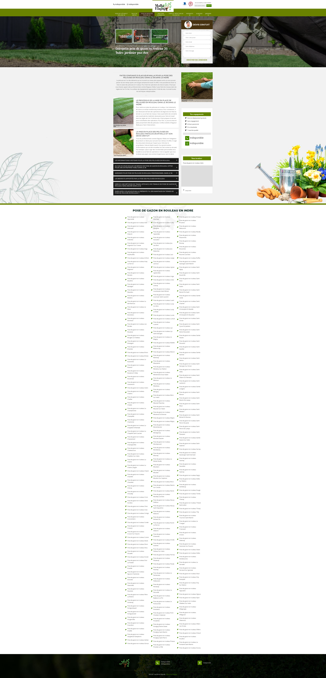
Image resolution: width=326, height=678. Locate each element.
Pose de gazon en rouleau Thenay (187, 498)
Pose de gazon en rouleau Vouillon (187, 638)
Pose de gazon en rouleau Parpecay (161, 559)
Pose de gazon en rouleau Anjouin (135, 233)
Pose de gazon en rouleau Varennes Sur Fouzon (187, 545)
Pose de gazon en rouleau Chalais (135, 404)
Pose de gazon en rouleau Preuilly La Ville (161, 646)
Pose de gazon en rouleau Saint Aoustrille (189, 274)
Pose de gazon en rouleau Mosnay (161, 454)
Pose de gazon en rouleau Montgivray (161, 432)
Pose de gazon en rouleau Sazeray (187, 471)
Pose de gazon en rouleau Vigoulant (187, 590)
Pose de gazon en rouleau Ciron (137, 497)
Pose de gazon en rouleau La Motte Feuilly (162, 460)
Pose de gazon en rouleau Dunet (137, 557)
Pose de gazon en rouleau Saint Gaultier (189, 348)
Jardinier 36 (208, 14)
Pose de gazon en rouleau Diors (137, 544)
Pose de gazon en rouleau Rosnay (187, 242)
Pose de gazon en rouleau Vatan (189, 550)
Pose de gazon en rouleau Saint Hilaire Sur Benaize (189, 376)
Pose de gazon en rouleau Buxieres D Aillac (135, 372)
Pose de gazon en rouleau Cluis (137, 510)
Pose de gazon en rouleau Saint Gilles (189, 371)
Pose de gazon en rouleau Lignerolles (161, 272)
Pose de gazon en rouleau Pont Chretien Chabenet (163, 614)
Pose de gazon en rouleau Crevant (135, 527)
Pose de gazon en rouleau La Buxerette (136, 360)
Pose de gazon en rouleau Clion (137, 506)
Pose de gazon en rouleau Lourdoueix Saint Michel (161, 290)
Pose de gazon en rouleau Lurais (163, 315)
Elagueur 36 (199, 14)
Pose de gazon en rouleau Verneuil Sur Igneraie (187, 569)
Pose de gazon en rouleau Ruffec (189, 258)
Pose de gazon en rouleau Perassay (161, 585)
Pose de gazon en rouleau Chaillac (135, 398)
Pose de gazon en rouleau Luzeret (161, 323)
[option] (124, 36)
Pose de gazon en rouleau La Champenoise (136, 409)
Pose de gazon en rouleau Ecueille (135, 567)
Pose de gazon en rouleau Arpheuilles (135, 253)
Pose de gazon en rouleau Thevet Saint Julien (190, 504)
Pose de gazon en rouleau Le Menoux (162, 379)
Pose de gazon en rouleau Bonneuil (135, 319)
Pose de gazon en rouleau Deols (137, 541)
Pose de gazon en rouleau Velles (189, 553)
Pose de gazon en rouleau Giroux (138, 643)
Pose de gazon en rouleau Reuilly (189, 232)
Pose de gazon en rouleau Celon (137, 388)
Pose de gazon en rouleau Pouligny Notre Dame (161, 625)
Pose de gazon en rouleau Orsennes (161, 535)
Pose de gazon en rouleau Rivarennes (187, 236)
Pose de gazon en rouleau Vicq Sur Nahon (189, 584)
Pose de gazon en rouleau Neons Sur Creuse (164, 486)
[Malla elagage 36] (163, 6)
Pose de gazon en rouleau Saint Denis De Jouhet (189, 331)
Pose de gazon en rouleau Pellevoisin (161, 580)
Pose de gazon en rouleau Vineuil (190, 633)
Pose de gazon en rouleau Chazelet (135, 475)
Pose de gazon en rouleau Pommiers (161, 608)
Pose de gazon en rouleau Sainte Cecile (189, 297)
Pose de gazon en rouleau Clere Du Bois (137, 502)
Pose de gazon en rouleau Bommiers (135, 314)
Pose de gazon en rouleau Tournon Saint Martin (187, 517)
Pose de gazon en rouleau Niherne (161, 512)
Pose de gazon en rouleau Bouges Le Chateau (135, 336)
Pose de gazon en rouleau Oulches (161, 544)
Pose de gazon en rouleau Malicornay (161, 347)
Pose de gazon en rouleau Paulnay (161, 568)
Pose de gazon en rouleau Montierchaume (161, 437)
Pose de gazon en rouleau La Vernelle (188, 563)
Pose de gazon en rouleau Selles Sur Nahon (189, 480)
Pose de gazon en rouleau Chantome (135, 421)
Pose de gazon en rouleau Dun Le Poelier (137, 561)
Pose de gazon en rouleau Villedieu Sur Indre (187, 602)
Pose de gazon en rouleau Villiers (190, 629)
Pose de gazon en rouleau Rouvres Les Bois (187, 253)
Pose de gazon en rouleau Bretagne (135, 342)
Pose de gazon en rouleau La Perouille (162, 591)
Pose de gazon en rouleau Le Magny (162, 338)
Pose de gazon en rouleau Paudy (163, 564)
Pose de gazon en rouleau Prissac (190, 217)
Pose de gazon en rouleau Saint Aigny (189, 268)
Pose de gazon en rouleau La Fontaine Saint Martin (188, 643)
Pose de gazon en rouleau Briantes (135, 348)
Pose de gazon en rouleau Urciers (187, 534)
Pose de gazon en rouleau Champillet (135, 415)
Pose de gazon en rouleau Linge (163, 276)
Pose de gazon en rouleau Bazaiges (135, 285)
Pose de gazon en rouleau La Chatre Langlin (136, 466)
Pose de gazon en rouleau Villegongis (187, 608)
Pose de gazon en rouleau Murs (163, 482)
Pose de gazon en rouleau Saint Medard (189, 410)
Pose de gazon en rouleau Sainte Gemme (189, 354)
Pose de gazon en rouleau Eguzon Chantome (135, 573)
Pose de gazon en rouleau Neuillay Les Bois (161, 495)
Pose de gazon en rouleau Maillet (164, 343)
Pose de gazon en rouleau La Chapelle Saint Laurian (136, 432)
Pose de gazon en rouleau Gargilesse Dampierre (135, 635)
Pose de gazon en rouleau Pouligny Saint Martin (161, 631)
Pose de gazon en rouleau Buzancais (135, 378)
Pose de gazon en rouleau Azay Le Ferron (137, 263)
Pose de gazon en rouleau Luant (163, 300)
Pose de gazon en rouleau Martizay (161, 356)
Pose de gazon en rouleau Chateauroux (135, 449)
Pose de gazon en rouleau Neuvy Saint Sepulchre (163, 507)
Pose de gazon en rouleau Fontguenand (135, 613)
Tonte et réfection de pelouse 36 (176, 14)
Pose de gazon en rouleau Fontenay (135, 601)
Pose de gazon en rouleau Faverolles (135, 584)
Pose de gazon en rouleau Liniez (163, 280)
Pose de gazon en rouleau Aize (137, 223)
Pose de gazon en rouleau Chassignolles (135, 444)
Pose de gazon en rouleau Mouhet (161, 471)
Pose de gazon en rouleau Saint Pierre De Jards (189, 422)
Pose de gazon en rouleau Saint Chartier (189, 302)
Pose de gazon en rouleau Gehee (137, 640)
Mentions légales (171, 674)
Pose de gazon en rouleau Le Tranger (188, 522)
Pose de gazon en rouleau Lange (163, 258)
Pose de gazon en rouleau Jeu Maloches (162, 250)
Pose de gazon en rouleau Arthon (138, 258)
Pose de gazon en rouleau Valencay (187, 539)
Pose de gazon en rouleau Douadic (135, 552)
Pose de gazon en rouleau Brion (137, 352)
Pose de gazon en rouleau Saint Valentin (189, 444)
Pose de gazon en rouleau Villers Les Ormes (189, 625)
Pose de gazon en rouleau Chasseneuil (135, 438)
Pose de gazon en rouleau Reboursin (187, 227)
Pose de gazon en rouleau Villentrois (187, 619)
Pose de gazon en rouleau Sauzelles (187, 465)
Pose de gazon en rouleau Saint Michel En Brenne (189, 416)
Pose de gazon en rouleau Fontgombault (135, 607)
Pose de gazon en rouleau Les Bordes (137, 325)
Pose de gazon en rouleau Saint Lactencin (189, 382)
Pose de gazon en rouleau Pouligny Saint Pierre (161, 637)
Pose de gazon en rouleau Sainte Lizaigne (189, 388)
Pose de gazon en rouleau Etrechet (135, 578)
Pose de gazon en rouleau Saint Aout (189, 280)
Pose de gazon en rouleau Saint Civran (189, 319)
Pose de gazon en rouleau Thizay (190, 508)
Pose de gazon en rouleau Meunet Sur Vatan (161, 408)
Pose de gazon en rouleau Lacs (163, 254)
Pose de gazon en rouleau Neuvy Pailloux (163, 501)
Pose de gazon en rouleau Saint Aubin (189, 285)
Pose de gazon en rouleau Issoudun (161, 239)
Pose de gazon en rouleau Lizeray (161, 284)
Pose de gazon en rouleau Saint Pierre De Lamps (189, 427)
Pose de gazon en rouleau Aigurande (135, 218)
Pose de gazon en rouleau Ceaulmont (135, 383)
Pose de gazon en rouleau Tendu (189, 494)
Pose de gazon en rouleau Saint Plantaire (189, 433)
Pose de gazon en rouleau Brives (137, 356)
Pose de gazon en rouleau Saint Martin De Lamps (189, 399)
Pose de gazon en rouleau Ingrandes (161, 233)
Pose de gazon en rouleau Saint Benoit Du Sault (189, 291)
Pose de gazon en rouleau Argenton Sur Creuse (135, 244)
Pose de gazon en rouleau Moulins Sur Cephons (161, 477)
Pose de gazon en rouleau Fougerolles (135, 618)
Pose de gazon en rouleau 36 (147, 14)
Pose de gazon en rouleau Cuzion (138, 537)
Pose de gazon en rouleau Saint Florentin (189, 342)
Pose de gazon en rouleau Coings (138, 513)
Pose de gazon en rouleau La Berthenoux (136, 302)
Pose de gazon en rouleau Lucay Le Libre (163, 305)
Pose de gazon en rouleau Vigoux (190, 594)
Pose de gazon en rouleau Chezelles (135, 481)
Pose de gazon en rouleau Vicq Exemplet (189, 578)
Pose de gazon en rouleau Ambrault (135, 227)
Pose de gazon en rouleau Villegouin (187, 614)
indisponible (120, 4)
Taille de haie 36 (134, 14)
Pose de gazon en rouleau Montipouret (161, 443)
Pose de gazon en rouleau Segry (189, 475)
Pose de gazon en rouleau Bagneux (135, 268)
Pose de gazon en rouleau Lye (163, 328)
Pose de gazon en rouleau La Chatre (136, 461)
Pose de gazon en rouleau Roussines (187, 248)
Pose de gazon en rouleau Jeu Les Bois (162, 244)
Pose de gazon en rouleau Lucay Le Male (163, 311)
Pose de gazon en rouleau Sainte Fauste (189, 336)
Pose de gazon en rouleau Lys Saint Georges (162, 332)
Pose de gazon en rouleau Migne (163, 418)
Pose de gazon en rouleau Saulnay (187, 459)
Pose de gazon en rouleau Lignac (163, 267)
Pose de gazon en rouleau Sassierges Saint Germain (187, 454)
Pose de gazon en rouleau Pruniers (187, 221)
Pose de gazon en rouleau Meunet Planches (161, 402)
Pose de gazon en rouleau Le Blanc (136, 308)
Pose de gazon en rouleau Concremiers (135, 518)
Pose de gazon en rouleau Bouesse (135, 331)
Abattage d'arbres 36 (161, 14)
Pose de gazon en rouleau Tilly (189, 512)
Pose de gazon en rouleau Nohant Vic (161, 518)
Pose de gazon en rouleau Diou (137, 548)
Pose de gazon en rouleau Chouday (135, 493)
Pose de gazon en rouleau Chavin (138, 471)
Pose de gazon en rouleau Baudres (135, 280)
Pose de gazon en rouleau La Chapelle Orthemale (136, 427)
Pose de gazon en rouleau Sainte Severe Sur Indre (189, 439)
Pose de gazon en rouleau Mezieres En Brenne (161, 413)
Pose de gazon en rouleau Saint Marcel (189, 393)
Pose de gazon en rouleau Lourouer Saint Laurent (161, 296)
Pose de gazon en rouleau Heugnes (161, 227)
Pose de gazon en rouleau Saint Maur (189, 405)
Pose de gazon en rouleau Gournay (161, 218)
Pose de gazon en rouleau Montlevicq (161, 449)
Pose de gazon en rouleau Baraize (135, 274)
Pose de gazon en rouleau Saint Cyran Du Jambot (189, 325)
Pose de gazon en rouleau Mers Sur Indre (163, 396)
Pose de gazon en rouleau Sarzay (190, 449)
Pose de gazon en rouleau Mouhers (161, 466)
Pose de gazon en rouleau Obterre (161, 530)
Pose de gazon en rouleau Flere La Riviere (137, 596)
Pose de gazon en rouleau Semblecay (187, 486)
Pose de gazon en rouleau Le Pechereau (162, 574)
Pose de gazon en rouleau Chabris (135, 392)
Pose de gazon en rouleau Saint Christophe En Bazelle (189, 308)
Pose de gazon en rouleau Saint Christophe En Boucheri (189, 314)
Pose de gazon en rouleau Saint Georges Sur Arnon (189, 365)
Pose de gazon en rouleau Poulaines (161, 620)
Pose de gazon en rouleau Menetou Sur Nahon (161, 368)
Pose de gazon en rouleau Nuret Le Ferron (163, 524)
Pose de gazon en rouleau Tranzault (187, 528)
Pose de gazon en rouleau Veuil (189, 574)
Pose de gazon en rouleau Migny (163, 421)
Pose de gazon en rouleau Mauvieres (161, 362)
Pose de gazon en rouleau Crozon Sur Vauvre (135, 533)
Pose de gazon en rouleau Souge (189, 490)
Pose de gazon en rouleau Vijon (189, 598)
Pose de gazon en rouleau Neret (163, 491)
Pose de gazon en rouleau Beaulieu (135, 291)
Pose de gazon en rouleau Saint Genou (189, 359)
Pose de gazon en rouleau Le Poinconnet (162, 603)
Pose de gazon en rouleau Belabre (135, 297)
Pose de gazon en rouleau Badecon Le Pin (161, 597)
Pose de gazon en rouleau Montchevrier (161, 426)
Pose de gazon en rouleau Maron (164, 352)
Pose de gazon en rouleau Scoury (190, 648)
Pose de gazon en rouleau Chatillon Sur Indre (135, 455)
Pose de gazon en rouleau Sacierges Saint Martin (187, 263)
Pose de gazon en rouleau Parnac (164, 555)
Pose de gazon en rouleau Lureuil (164, 319)
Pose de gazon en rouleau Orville (163, 540)
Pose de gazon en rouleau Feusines (135, 590)
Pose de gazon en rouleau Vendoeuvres (187, 558)
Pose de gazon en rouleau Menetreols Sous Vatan (161, 373)
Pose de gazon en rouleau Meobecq (161, 385)
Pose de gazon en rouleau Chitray (135, 487)
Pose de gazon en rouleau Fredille (135, 630)
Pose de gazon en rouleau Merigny (161, 391)
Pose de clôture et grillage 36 (121, 14)
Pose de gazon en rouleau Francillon (135, 624)
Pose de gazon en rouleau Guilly (163, 223)
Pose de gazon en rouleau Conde (137, 522)
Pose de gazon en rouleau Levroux (161, 263)
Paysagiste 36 (189, 14)
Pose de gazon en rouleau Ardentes (135, 239)
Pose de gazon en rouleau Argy (137, 249)
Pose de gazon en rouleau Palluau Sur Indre (161, 550)
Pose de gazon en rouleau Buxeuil (135, 366)
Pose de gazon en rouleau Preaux (164, 641)
